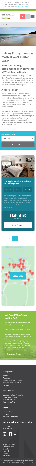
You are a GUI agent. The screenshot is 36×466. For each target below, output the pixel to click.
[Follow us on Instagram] (4, 436)
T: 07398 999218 (9, 429)
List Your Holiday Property (13, 395)
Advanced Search (18, 145)
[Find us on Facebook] (10, 436)
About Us (6, 378)
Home (4, 24)
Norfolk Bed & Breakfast (12, 383)
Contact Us (7, 426)
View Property (18, 225)
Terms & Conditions (10, 417)
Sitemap (6, 385)
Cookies (6, 414)
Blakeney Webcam (10, 397)
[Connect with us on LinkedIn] (15, 436)
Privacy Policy (8, 412)
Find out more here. (21, 6)
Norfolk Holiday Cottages (12, 380)
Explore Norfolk (9, 402)
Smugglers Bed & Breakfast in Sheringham (17, 182)
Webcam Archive (9, 400)
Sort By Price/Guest (8, 135)
